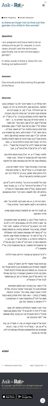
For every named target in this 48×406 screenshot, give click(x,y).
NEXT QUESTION (37, 365)
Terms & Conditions (9, 388)
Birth (5, 17)
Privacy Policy (24, 388)
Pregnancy (12, 17)
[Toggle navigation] (43, 5)
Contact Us (36, 388)
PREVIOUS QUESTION (13, 365)
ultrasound (29, 17)
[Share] (42, 400)
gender (22, 17)
